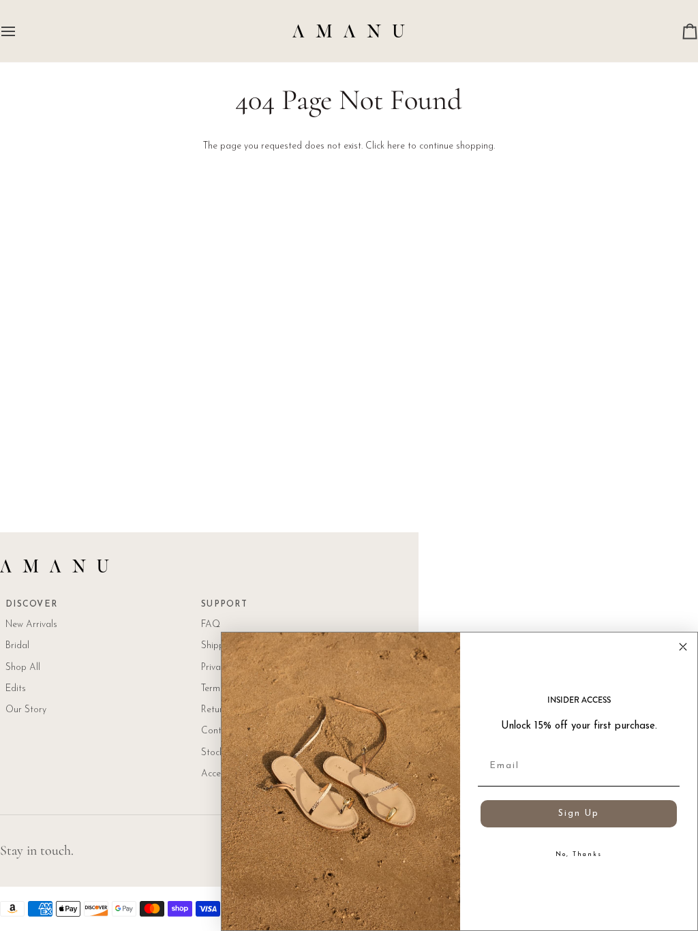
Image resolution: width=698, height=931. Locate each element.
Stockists (219, 752)
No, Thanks (579, 854)
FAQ (210, 624)
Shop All (22, 667)
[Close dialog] (683, 647)
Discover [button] (31, 604)
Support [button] (224, 604)
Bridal (17, 645)
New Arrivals (31, 624)
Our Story (25, 709)
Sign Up (578, 813)
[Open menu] (20, 31)
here (396, 146)
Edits (15, 688)
